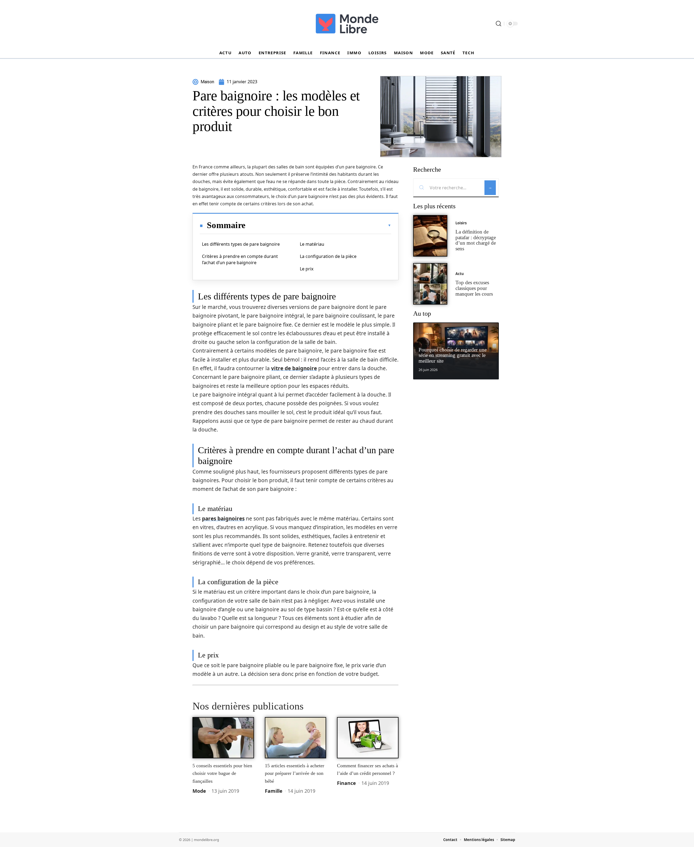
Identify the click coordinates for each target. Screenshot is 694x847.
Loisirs (461, 222)
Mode (199, 791)
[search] (498, 23)
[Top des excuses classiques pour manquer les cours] (430, 283)
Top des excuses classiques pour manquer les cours (474, 288)
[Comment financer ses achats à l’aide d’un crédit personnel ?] (367, 737)
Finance (346, 783)
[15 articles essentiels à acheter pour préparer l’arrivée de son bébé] (295, 737)
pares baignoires (223, 518)
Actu (459, 273)
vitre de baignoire (294, 368)
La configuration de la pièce (328, 256)
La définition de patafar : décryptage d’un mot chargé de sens (475, 240)
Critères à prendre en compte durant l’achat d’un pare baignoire (240, 259)
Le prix (306, 269)
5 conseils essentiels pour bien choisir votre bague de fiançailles (222, 773)
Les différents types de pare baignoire (241, 244)
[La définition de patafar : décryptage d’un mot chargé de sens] (430, 235)
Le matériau (312, 244)
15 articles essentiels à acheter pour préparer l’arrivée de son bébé (294, 773)
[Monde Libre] (347, 23)
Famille (273, 791)
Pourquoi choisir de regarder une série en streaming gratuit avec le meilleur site (453, 355)
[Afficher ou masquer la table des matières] (318, 225)
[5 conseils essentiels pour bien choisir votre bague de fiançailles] (223, 737)
